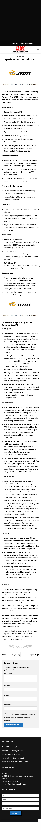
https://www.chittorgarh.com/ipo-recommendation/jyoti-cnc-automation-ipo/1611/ (21, 256)
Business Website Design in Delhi (15, 761)
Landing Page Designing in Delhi (14, 758)
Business (20, 57)
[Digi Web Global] (20, 49)
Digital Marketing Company (13, 747)
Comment (9, 673)
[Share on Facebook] (15, 646)
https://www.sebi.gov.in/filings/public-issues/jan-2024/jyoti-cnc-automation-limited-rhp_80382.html (22, 245)
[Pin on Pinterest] (26, 646)
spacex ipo (34, 654)
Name (7, 686)
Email (7, 695)
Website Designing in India (12, 750)
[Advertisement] (20, 20)
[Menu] (38, 49)
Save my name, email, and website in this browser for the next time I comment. (19, 717)
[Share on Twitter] (18, 646)
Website (7, 705)
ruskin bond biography (11, 654)
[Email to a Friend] (22, 646)
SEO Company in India (11, 754)
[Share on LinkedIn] (30, 646)
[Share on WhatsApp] (11, 646)
